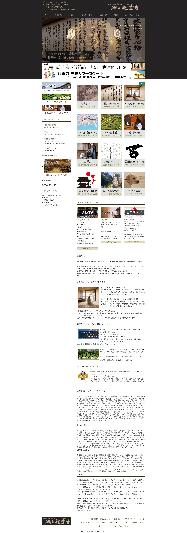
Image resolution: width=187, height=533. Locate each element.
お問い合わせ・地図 (121, 526)
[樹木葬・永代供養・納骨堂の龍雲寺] (93, 7)
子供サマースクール (104, 526)
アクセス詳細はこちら (51, 205)
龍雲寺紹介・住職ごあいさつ (100, 519)
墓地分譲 (95, 522)
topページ (84, 519)
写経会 (46, 132)
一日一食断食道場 (50, 125)
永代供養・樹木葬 (129, 519)
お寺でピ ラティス (130, 219)
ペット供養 (85, 522)
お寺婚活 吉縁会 (122, 522)
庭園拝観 (117, 519)
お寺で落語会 (82, 241)
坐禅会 (104, 522)
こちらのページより (50, 191)
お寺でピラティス (50, 148)
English (142, 83)
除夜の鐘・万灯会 (138, 522)
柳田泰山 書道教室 (50, 139)
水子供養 (142, 519)
